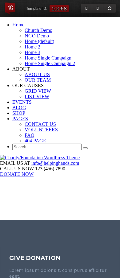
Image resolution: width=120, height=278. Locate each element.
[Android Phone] (86, 8)
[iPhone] (97, 8)
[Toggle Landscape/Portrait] (109, 8)
